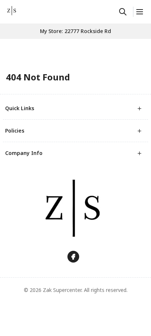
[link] (12, 11)
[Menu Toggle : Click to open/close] (139, 12)
